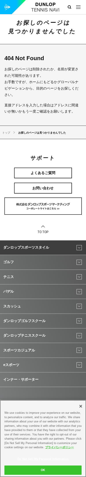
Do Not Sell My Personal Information (43, 459)
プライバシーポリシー (59, 447)
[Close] (81, 406)
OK (43, 470)
